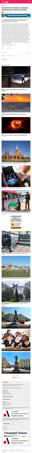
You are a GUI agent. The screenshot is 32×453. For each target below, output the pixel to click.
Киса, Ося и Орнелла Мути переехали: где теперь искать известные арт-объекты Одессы (15, 212)
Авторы (18, 375)
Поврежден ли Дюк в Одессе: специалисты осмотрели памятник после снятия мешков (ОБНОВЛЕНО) (15, 326)
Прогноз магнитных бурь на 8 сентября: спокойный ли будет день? (14, 135)
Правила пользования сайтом (18, 449)
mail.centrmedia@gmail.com (8, 393)
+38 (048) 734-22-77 (6, 392)
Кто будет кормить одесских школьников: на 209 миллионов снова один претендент (15, 349)
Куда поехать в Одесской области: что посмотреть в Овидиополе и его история (14, 163)
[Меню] (29, 1)
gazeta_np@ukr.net (6, 405)
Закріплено (28, 1)
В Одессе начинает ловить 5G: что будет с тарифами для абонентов (12, 187)
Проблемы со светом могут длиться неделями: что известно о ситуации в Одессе (14, 253)
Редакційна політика (12, 449)
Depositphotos (6, 428)
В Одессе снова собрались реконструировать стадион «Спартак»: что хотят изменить (15, 278)
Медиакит (5, 401)
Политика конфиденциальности (5, 449)
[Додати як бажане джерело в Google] (14, 44)
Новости (4, 5)
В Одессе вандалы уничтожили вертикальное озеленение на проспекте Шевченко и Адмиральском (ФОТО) (15, 303)
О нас (14, 375)
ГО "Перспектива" (6, 429)
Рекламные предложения (7, 402)
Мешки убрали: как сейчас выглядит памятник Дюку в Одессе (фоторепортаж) (14, 371)
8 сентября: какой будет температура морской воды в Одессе (14, 114)
